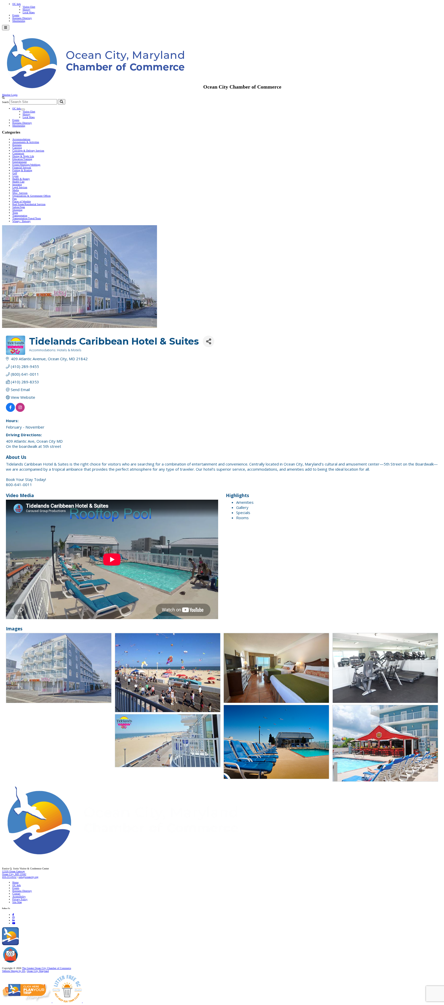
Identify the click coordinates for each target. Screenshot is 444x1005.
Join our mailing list (29, 962)
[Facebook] (13, 914)
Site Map (17, 902)
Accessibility (19, 896)
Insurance (17, 184)
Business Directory (22, 18)
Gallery (242, 507)
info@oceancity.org (28, 877)
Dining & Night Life (23, 156)
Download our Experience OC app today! (40, 944)
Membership (18, 21)
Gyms (15, 176)
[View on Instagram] (20, 410)
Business (17, 145)
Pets (14, 198)
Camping (17, 147)
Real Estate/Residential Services (28, 204)
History (26, 9)
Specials (243, 512)
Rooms (242, 517)
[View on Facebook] (10, 410)
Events (15, 15)
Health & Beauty (21, 178)
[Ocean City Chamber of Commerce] (102, 87)
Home (15, 882)
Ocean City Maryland (38, 971)
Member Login (9, 94)
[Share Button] (208, 341)
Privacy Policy (19, 899)
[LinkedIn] (13, 920)
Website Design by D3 (13, 971)
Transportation (19, 215)
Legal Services (19, 187)
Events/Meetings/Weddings (26, 164)
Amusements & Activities (25, 142)
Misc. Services (19, 193)
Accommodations (21, 139)
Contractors (18, 153)
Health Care (18, 181)
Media (15, 190)
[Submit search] (61, 102)
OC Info (16, 4)
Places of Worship (21, 201)
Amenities (245, 502)
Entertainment (19, 161)
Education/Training (22, 159)
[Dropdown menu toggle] (23, 109)
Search (5, 102)
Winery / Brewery (21, 221)
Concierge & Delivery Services (28, 150)
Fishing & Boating (22, 170)
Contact (16, 893)
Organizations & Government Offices (31, 195)
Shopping (17, 209)
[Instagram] (13, 917)
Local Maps (29, 12)
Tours (15, 212)
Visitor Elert (29, 6)
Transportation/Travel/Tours (26, 218)
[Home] (133, 857)
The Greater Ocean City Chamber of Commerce (46, 968)
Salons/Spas (18, 207)
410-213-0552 (9, 877)
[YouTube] (13, 923)
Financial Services (21, 167)
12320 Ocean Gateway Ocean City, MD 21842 (14, 873)
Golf (14, 173)
